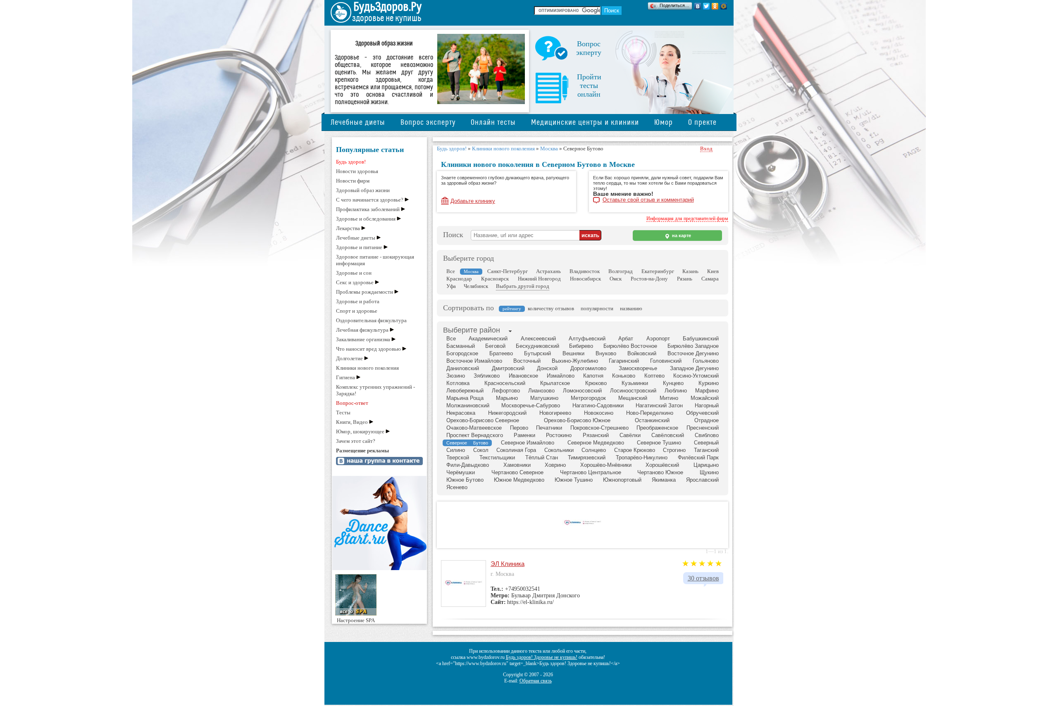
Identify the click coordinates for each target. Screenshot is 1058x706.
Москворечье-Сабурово (530, 405)
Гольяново (706, 361)
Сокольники (559, 450)
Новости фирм (352, 181)
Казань (690, 271)
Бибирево (581, 346)
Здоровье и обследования (366, 219)
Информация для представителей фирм (687, 218)
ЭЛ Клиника (507, 563)
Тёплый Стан (541, 457)
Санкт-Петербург (507, 271)
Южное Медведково (519, 480)
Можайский (705, 398)
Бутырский (537, 353)
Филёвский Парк (698, 457)
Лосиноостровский (633, 390)
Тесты (343, 412)
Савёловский (667, 435)
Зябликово (487, 376)
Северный (706, 443)
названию (631, 308)
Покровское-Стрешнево (599, 428)
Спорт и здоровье (356, 311)
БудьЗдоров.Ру (387, 7)
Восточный (527, 361)
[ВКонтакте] (697, 6)
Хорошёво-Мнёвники (605, 465)
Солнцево (593, 450)
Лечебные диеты (358, 122)
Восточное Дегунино (693, 353)
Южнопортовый (622, 480)
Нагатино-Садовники (598, 405)
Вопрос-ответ (352, 403)
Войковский (641, 353)
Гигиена (345, 377)
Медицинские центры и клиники (585, 122)
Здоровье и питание (359, 247)
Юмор (663, 122)
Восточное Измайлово (474, 361)
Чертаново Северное (517, 472)
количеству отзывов (551, 308)
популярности (597, 308)
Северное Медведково (595, 443)
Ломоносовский (582, 390)
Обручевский (702, 413)
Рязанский (596, 435)
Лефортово (506, 390)
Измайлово (560, 376)
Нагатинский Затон (659, 405)
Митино (669, 398)
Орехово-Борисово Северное (482, 420)
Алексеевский (538, 338)
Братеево (501, 353)
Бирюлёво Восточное (630, 346)
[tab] (471, 331)
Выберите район (471, 330)
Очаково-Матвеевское (474, 428)
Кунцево (673, 383)
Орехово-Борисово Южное (577, 420)
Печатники (549, 428)
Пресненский (702, 428)
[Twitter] (706, 6)
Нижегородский (507, 413)
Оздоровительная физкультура (371, 320)
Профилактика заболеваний (368, 209)
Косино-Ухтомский (696, 376)
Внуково (606, 353)
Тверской (457, 457)
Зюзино (455, 376)
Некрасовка (460, 413)
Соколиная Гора (516, 450)
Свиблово (707, 435)
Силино (455, 450)
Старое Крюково (634, 450)
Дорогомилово (588, 368)
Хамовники (517, 465)
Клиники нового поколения (367, 368)
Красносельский (504, 383)
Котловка (457, 383)
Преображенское (657, 428)
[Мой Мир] (724, 6)
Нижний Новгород (539, 279)
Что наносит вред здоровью (368, 349)
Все (450, 271)
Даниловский (462, 368)
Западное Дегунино (694, 368)
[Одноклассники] (715, 6)
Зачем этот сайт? (355, 441)
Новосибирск (585, 279)
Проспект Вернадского (474, 435)
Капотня (593, 376)
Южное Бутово (465, 480)
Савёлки (630, 435)
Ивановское (523, 376)
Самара (710, 279)
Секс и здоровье (355, 282)
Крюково (596, 383)
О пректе (702, 122)
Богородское (462, 353)
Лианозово (541, 390)
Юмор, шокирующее (360, 431)
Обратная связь (535, 681)
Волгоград (620, 271)
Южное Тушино (574, 480)
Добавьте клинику (472, 201)
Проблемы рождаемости (364, 292)
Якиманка (664, 480)
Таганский (706, 450)
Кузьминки (635, 383)
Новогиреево (555, 413)
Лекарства (348, 228)
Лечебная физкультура (362, 330)
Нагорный (707, 405)
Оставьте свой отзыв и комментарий (648, 200)
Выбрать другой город (522, 286)
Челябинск (476, 286)
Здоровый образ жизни (363, 190)
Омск (616, 279)
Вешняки (573, 353)
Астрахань (548, 271)
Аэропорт (658, 338)
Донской (547, 368)
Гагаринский (624, 361)
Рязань (684, 279)
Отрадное (706, 420)
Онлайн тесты (493, 122)
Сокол (480, 450)
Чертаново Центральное (590, 472)
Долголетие (349, 358)
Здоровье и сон (354, 273)
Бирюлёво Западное (693, 346)
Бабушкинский (701, 338)
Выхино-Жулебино (575, 361)
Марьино (507, 398)
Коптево (654, 376)
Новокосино (598, 413)
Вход (706, 148)
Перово (519, 428)
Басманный (460, 346)
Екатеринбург (657, 271)
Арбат (625, 338)
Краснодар (459, 279)
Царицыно (706, 465)
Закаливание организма (363, 339)
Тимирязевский (586, 457)
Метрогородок (588, 398)
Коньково (623, 376)
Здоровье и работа (357, 301)
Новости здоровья (357, 171)
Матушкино (544, 398)
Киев (713, 271)
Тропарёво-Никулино (641, 457)
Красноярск (495, 279)
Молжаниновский (467, 405)
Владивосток (585, 271)
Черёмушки (460, 472)
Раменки (524, 435)
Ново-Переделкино (649, 413)
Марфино (707, 390)
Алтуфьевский (587, 338)
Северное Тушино (659, 443)
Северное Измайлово (527, 443)
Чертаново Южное (660, 472)
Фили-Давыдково (467, 465)
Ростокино (559, 435)
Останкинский (652, 420)
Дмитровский (508, 368)
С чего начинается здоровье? (369, 200)
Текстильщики (497, 457)
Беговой (495, 346)
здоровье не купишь (386, 18)
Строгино (674, 450)
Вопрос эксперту (427, 122)
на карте (681, 235)
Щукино (709, 472)
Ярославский (702, 480)
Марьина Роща (465, 398)
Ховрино (555, 465)
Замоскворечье (638, 368)
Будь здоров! (351, 162)
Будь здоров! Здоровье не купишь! (541, 657)
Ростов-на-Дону (649, 279)
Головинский (666, 361)
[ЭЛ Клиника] (582, 524)
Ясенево (456, 487)
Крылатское (555, 383)
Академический (488, 338)
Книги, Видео (352, 422)
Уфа (451, 286)
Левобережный (465, 390)
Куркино (708, 383)
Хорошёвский (662, 465)
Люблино (676, 390)
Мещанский (632, 398)
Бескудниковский (537, 346)
